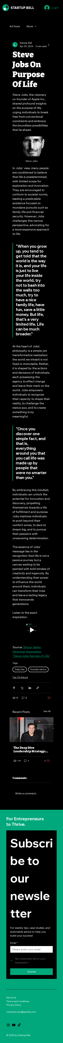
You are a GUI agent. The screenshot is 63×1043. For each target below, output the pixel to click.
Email (13, 942)
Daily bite (20, 669)
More (29, 26)
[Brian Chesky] (31, 729)
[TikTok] (19, 1025)
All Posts (15, 26)
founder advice (38, 669)
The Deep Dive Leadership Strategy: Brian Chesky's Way (29, 749)
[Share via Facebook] (14, 687)
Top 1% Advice (20, 677)
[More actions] (49, 45)
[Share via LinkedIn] (29, 687)
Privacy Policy (13, 1004)
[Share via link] (37, 687)
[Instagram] (8, 1025)
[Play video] (31, 630)
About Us (11, 997)
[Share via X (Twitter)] (21, 687)
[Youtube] (14, 1025)
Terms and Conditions (17, 1001)
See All (47, 711)
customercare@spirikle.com (21, 1011)
